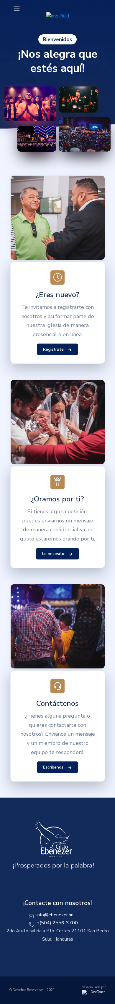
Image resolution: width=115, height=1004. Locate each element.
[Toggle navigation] (16, 9)
